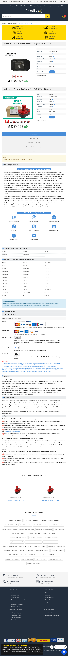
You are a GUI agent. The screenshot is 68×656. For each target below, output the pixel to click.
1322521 (25, 277)
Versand (64, 6)
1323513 (25, 283)
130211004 (26, 268)
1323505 (47, 280)
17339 (25, 289)
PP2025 (25, 295)
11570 (25, 265)
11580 (4, 268)
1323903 (4, 255)
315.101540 (48, 289)
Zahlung (57, 6)
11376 (4, 252)
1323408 (4, 280)
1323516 (47, 283)
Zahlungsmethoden (16, 617)
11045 (46, 252)
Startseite (4, 23)
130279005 (26, 255)
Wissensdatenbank (49, 599)
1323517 (4, 286)
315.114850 (26, 292)
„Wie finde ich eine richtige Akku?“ (13, 431)
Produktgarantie (15, 597)
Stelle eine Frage (42, 75)
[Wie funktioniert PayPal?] (57, 642)
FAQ (46, 592)
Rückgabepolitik (49, 602)
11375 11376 (48, 262)
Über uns (13, 592)
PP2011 (4, 295)
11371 (25, 262)
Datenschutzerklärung (16, 602)
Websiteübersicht (15, 606)
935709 (47, 292)
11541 (4, 265)
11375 (25, 252)
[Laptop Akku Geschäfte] (34, 12)
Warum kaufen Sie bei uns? (18, 599)
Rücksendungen (48, 6)
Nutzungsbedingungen (17, 604)
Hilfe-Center (48, 595)
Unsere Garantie (15, 595)
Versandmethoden (16, 615)
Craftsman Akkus (12, 23)
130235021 (48, 268)
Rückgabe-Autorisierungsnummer (53, 615)
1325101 (25, 286)
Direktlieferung (15, 620)
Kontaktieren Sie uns (22, 6)
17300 (46, 286)
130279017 (26, 274)
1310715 (4, 277)
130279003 (48, 271)
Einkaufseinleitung (8, 6)
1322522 (47, 277)
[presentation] (34, 134)
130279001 (5, 271)
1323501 (25, 280)
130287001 (48, 274)
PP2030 (47, 295)
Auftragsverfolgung (36, 6)
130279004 (5, 274)
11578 (46, 265)
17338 (4, 289)
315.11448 (5, 292)
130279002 (26, 271)
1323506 (4, 283)
